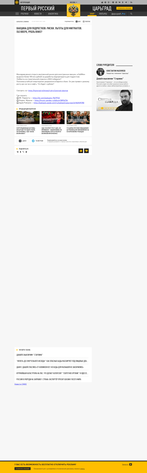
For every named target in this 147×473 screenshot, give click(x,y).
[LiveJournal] (23, 152)
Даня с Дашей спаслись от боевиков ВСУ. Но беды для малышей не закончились (49, 367)
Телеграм (39, 141)
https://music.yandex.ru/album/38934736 (51, 100)
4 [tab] (107, 108)
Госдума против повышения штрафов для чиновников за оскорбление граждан (78, 129)
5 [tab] (110, 108)
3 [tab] (105, 108)
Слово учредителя (105, 65)
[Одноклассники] (20, 152)
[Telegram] (26, 152)
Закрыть (125, 464)
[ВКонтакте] (17, 152)
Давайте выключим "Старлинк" (29, 354)
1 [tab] (100, 108)
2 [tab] (102, 108)
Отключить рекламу (124, 8)
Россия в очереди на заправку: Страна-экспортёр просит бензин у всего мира (48, 379)
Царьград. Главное (22, 21)
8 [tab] (117, 108)
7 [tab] (115, 108)
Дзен (24, 141)
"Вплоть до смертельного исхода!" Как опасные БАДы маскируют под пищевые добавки (52, 361)
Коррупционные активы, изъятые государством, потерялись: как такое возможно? (25, 130)
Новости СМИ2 (20, 384)
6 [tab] (112, 108)
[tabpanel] (114, 100)
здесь (82, 469)
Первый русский (37, 8)
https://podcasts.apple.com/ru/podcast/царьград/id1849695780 (59, 103)
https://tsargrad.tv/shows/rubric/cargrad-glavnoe (48, 90)
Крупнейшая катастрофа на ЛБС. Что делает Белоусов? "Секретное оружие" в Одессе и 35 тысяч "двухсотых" (52, 373)
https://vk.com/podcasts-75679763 (46, 98)
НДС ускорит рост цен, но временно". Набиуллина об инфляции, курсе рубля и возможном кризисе (52, 130)
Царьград (101, 8)
